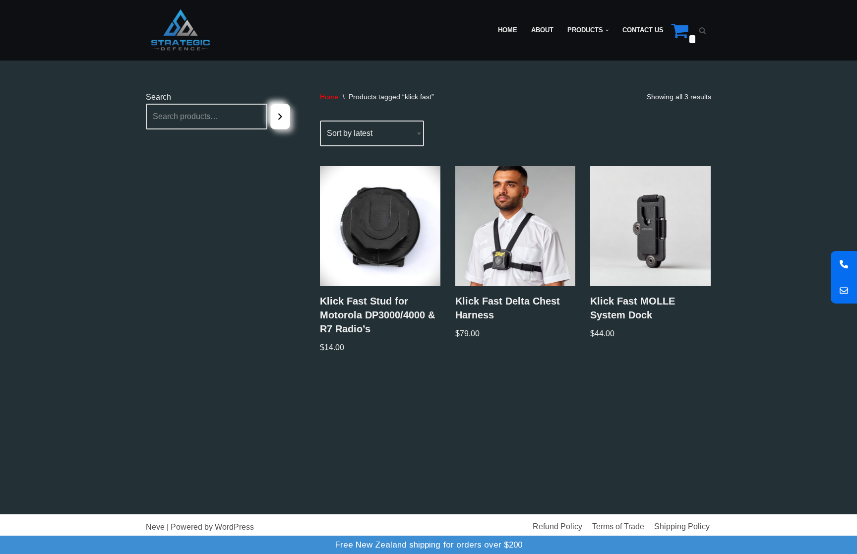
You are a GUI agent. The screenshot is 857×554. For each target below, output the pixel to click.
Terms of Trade (618, 526)
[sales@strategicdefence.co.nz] (844, 290)
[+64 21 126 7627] (844, 264)
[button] (607, 30)
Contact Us (643, 30)
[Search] (702, 30)
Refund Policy (557, 526)
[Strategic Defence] (180, 30)
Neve (155, 527)
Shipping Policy (682, 526)
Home (507, 30)
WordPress (234, 527)
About (542, 30)
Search (158, 97)
